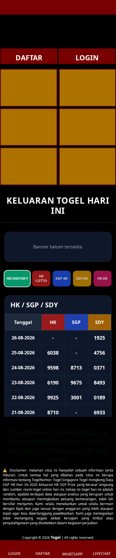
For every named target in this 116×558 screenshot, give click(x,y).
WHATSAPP (72, 554)
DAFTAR (29, 57)
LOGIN (87, 57)
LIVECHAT (102, 553)
